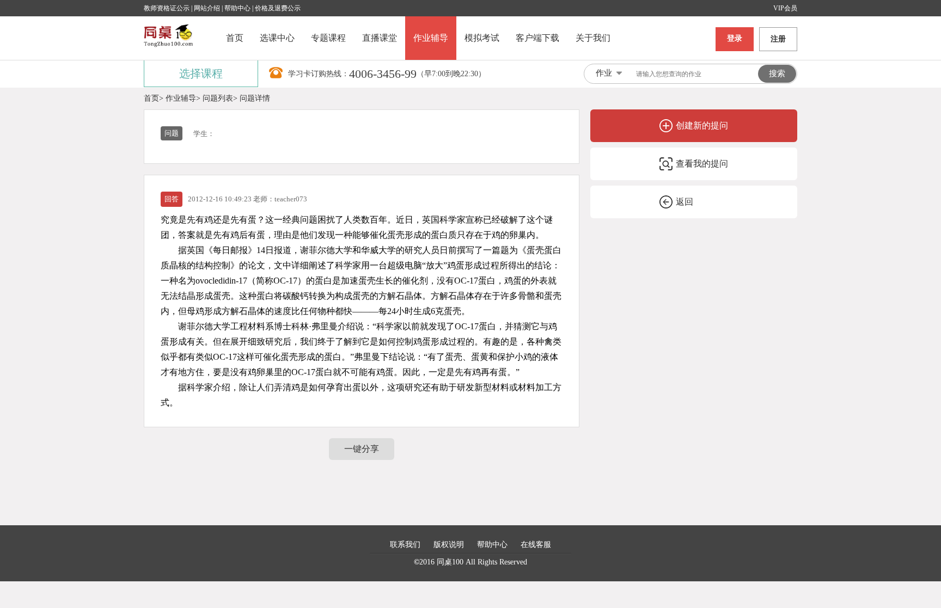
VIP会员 (785, 8)
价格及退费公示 (278, 8)
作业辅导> (183, 98)
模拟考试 (482, 37)
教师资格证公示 (167, 8)
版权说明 (448, 545)
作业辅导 (430, 37)
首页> (153, 98)
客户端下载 (537, 37)
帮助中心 (237, 8)
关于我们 (593, 37)
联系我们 (405, 545)
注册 (778, 39)
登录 (734, 38)
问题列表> (220, 98)
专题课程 (328, 37)
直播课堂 (379, 37)
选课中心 (277, 37)
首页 (234, 37)
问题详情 (255, 98)
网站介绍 (208, 8)
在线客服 (536, 545)
